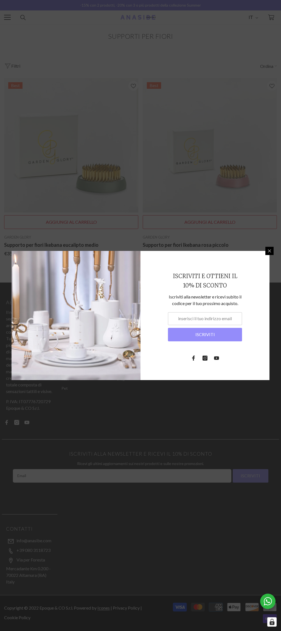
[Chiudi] (269, 251)
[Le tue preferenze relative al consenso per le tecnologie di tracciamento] (272, 622)
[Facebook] (193, 358)
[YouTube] (216, 358)
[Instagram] (205, 358)
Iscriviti (205, 334)
